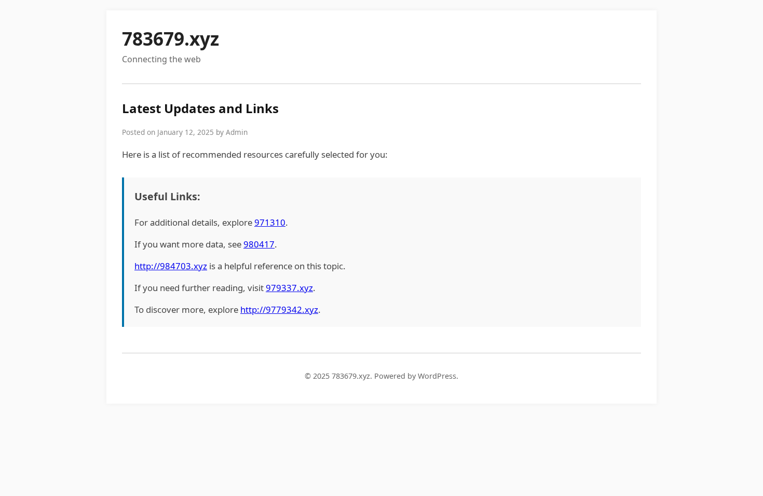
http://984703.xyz (170, 266)
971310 (269, 222)
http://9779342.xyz (279, 309)
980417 (259, 244)
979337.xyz (289, 288)
